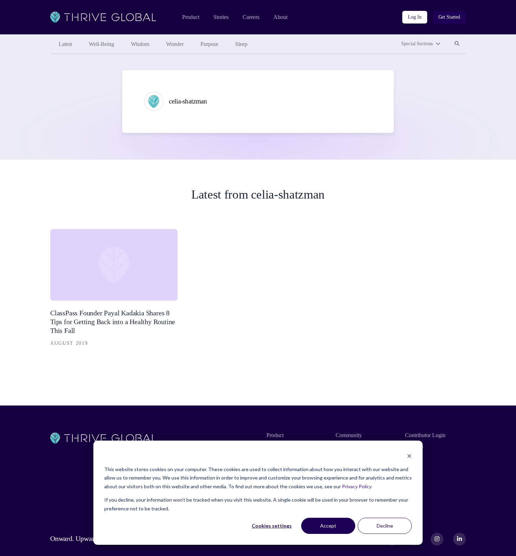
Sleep (241, 44)
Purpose (209, 44)
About (280, 17)
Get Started (449, 17)
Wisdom (140, 44)
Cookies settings (272, 526)
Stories (221, 17)
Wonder (175, 44)
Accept (328, 526)
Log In (414, 17)
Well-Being (101, 44)
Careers (251, 17)
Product (190, 17)
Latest (65, 44)
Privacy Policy (357, 486)
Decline (385, 526)
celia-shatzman (188, 101)
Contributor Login (425, 435)
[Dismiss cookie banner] (409, 455)
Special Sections (417, 43)
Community (349, 435)
